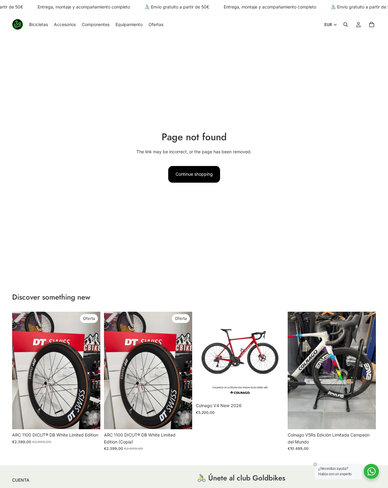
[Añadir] (90, 419)
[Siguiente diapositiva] (91, 370)
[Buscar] (345, 25)
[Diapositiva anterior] (21, 370)
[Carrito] (371, 25)
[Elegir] (274, 390)
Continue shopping (194, 174)
